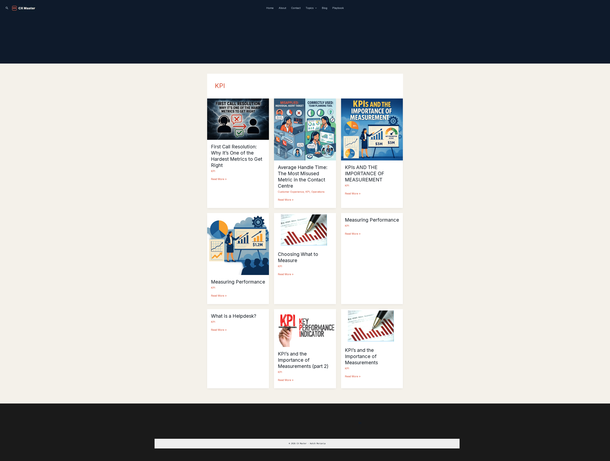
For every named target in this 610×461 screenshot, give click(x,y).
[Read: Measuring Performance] (238, 243)
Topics (310, 8)
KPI (213, 171)
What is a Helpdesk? (233, 316)
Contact (296, 8)
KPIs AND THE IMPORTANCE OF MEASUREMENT (364, 173)
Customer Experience (291, 191)
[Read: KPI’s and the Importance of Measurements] (372, 326)
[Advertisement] (305, 39)
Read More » (219, 179)
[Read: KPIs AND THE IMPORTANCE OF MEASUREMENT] (372, 129)
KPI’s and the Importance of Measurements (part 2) (303, 360)
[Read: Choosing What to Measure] (305, 229)
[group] (307, 443)
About (282, 8)
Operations (318, 191)
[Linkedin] (360, 422)
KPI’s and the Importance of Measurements (361, 356)
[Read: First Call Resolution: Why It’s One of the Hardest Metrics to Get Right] (238, 118)
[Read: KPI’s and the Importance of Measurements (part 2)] (305, 327)
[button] (7, 8)
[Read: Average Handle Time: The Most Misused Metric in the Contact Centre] (305, 129)
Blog (324, 8)
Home (270, 8)
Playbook (338, 8)
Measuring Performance (238, 282)
